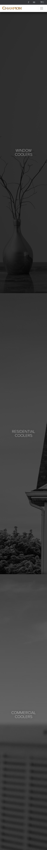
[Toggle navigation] (41, 8)
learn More (23, 579)
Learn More (23, 293)
